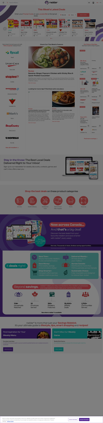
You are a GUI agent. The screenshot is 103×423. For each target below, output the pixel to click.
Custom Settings (73, 419)
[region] (51, 419)
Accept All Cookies (84, 419)
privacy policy (10, 421)
